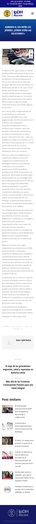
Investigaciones (8, 53)
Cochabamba (19, 326)
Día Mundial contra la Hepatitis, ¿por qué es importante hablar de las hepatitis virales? (24, 476)
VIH (22, 328)
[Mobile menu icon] (32, 13)
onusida (26, 326)
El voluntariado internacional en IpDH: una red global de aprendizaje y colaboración (23, 411)
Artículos (6, 50)
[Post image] (7, 409)
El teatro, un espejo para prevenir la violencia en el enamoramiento (24, 443)
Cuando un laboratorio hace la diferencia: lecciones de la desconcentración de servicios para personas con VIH (24, 459)
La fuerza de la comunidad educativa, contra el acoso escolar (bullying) (23, 427)
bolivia (12, 326)
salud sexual (16, 328)
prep (31, 326)
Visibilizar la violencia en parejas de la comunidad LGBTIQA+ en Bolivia (24, 489)
